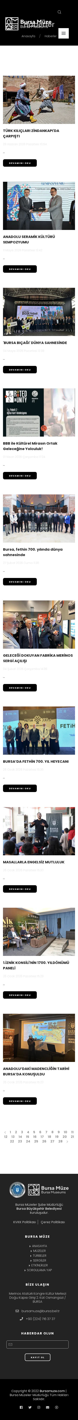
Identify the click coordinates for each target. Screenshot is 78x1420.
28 (60, 1141)
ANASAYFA (39, 1246)
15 (27, 1136)
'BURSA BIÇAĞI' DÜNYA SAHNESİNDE (35, 342)
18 (49, 1136)
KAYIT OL (38, 1357)
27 (52, 1141)
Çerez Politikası (53, 1222)
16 (35, 1136)
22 (12, 1141)
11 (72, 1132)
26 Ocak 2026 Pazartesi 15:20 (23, 1082)
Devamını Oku (20, 163)
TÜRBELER (39, 1255)
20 (65, 1136)
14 (20, 1136)
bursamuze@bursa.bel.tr (41, 1311)
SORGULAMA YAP (39, 1270)
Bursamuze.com (52, 1391)
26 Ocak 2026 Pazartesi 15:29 (23, 976)
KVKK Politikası (24, 1222)
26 (44, 1141)
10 (65, 1132)
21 (72, 1136)
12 (5, 1136)
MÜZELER (39, 1250)
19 (57, 1136)
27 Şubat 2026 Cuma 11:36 (21, 563)
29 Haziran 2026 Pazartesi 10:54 (25, 144)
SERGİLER (39, 1260)
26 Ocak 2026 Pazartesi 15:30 (23, 870)
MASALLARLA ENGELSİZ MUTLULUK (33, 862)
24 (28, 1141)
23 (20, 1141)
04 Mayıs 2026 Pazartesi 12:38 (23, 351)
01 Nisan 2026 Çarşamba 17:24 (24, 457)
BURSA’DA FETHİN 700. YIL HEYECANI (36, 761)
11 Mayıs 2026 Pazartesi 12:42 (22, 250)
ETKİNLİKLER (39, 1265)
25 (36, 1141)
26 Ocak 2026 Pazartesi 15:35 (23, 770)
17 (42, 1136)
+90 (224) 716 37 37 (40, 1319)
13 (13, 1136)
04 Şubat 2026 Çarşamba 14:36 (25, 669)
